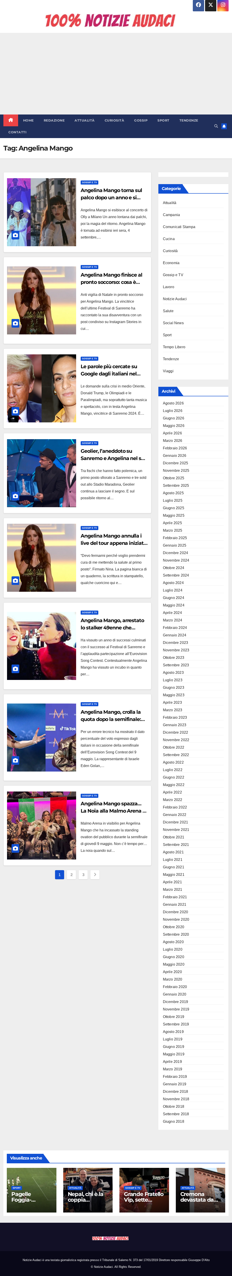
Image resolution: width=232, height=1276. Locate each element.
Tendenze (188, 120)
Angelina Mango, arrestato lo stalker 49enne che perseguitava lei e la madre (113, 627)
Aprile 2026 (172, 433)
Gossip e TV (89, 182)
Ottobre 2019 (173, 1017)
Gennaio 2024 (174, 635)
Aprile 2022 (172, 792)
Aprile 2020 (172, 972)
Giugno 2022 (173, 777)
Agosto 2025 (173, 493)
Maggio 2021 (173, 875)
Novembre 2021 (176, 830)
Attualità (85, 120)
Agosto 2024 (173, 583)
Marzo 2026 (172, 441)
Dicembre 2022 (175, 732)
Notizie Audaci (175, 299)
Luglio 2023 (172, 680)
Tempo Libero (174, 347)
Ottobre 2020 (173, 927)
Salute (168, 311)
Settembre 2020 (176, 934)
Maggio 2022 (173, 785)
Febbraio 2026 (175, 448)
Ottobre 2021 (173, 837)
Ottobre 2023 (173, 658)
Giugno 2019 (173, 1047)
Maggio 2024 (173, 605)
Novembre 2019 (176, 1009)
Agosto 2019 (173, 1032)
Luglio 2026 (172, 411)
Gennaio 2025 (174, 545)
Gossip (140, 120)
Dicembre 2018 (175, 1091)
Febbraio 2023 (175, 717)
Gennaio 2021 (174, 904)
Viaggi (168, 371)
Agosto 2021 (173, 852)
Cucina (169, 239)
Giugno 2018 (173, 1121)
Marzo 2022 (172, 800)
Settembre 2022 (176, 755)
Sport (163, 120)
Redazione (54, 120)
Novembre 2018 (176, 1099)
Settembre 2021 (176, 845)
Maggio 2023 (173, 695)
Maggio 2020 (173, 964)
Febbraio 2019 (175, 1077)
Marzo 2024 (172, 620)
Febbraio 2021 (175, 897)
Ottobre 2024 (173, 568)
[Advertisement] (116, 73)
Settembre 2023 (176, 665)
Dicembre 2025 (175, 463)
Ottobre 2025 (173, 478)
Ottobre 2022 (173, 747)
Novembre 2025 (176, 470)
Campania (171, 215)
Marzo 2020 (172, 979)
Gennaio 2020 (174, 994)
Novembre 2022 (176, 740)
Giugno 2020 (173, 957)
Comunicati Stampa (179, 227)
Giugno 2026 (173, 418)
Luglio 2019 (172, 1039)
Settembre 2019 (176, 1024)
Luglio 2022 (172, 770)
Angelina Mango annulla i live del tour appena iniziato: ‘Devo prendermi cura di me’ (114, 543)
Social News (173, 323)
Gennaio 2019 (174, 1084)
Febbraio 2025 (175, 538)
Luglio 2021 (172, 860)
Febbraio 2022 (175, 807)
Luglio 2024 (172, 590)
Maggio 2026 (173, 426)
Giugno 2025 (173, 508)
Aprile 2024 (172, 613)
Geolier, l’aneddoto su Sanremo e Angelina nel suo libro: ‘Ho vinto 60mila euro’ (114, 458)
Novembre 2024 (176, 560)
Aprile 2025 (172, 523)
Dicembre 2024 (175, 553)
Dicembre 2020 (175, 912)
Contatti (17, 132)
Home (28, 120)
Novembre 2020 (176, 919)
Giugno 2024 (173, 598)
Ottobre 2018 (173, 1106)
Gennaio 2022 (174, 815)
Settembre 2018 (176, 1114)
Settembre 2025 (176, 485)
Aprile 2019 (172, 1062)
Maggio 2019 (173, 1054)
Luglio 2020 (172, 949)
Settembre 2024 (176, 575)
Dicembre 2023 (175, 643)
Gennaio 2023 (174, 725)
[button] (216, 126)
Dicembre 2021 (175, 822)
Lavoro (168, 287)
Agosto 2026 (173, 403)
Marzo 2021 (172, 889)
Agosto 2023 (173, 673)
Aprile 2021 (172, 882)
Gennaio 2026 (174, 456)
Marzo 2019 (172, 1069)
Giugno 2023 (173, 687)
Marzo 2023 (172, 710)
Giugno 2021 (173, 867)
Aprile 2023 (172, 702)
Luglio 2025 (172, 500)
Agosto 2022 (173, 762)
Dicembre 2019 (175, 1002)
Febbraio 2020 (175, 987)
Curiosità (114, 120)
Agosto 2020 (173, 942)
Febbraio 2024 (175, 628)
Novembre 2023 (176, 650)
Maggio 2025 (173, 515)
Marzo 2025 (172, 530)
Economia (171, 263)
